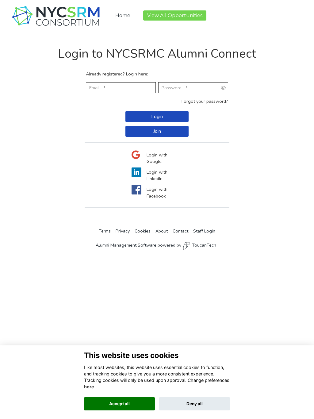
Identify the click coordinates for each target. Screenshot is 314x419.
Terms (105, 231)
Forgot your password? (205, 101)
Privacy (123, 231)
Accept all (119, 403)
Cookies (143, 231)
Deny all (194, 403)
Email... (95, 88)
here (89, 386)
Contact (180, 231)
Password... (173, 88)
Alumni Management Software (126, 245)
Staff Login (204, 231)
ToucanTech (204, 245)
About (161, 231)
